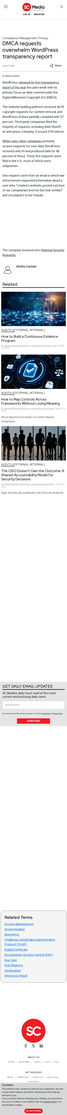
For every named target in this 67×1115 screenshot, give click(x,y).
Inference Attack (15, 976)
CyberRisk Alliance (24, 1062)
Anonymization (14, 929)
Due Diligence (13, 965)
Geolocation (12, 970)
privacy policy (50, 1101)
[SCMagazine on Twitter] (33, 1046)
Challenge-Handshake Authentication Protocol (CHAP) (29, 942)
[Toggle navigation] (6, 6)
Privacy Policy (58, 713)
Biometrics (11, 934)
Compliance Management (19, 38)
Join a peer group (52, 1077)
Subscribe (33, 721)
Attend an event (37, 1077)
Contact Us (37, 1062)
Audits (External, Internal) (23, 330)
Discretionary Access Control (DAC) (28, 955)
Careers (48, 1062)
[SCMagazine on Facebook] (26, 1046)
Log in (26, 14)
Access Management (19, 924)
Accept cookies (33, 1111)
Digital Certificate (16, 949)
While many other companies (22, 141)
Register (39, 14)
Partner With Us (34, 1082)
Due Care (10, 960)
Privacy (43, 38)
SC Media (11, 1062)
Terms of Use (46, 713)
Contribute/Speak (23, 1077)
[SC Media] (33, 7)
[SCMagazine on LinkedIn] (41, 1046)
